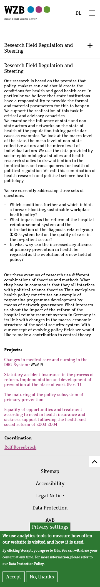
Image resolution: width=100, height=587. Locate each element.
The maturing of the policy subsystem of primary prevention (43, 397)
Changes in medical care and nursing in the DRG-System (46, 362)
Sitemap (50, 471)
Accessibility (50, 483)
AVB (50, 520)
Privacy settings (50, 527)
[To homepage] (20, 12)
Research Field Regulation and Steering (38, 48)
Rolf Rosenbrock (20, 447)
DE (78, 13)
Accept (13, 576)
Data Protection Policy (26, 564)
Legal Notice (50, 495)
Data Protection (50, 507)
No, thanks (42, 576)
